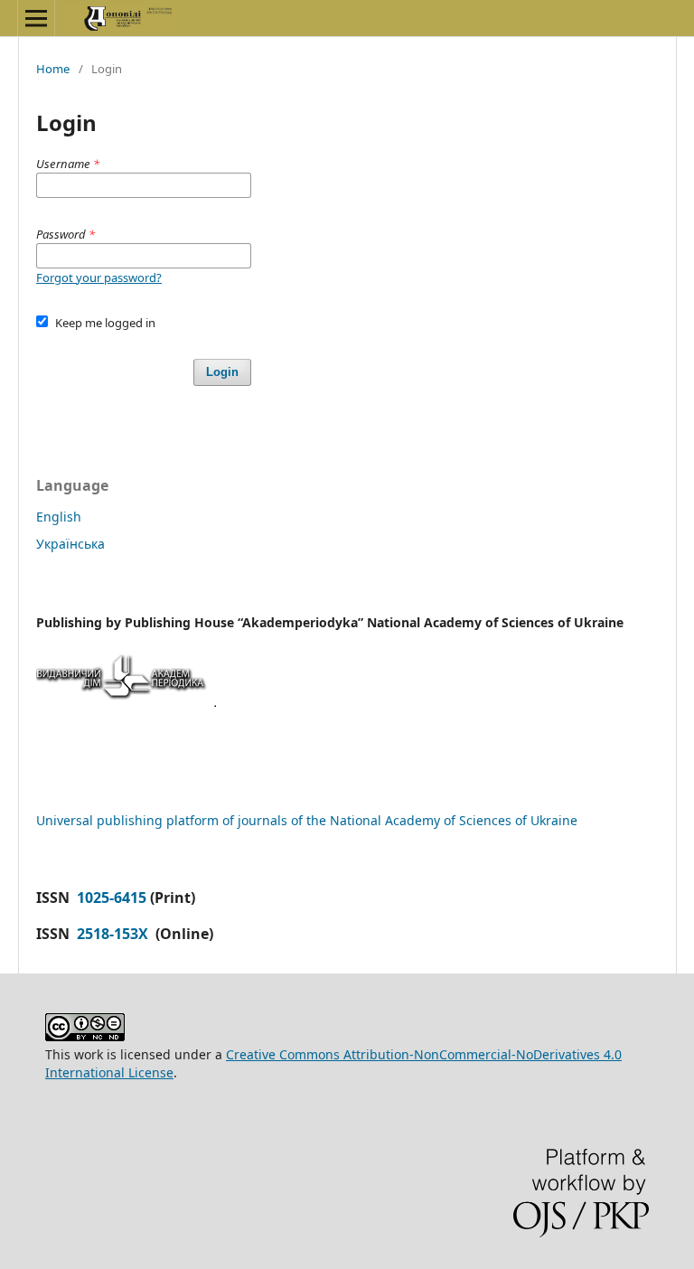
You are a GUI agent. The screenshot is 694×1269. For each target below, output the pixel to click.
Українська (70, 543)
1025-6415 (111, 897)
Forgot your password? (99, 277)
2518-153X (114, 934)
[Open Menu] (36, 18)
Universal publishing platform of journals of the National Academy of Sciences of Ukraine (306, 820)
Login (222, 372)
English (58, 516)
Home (53, 69)
